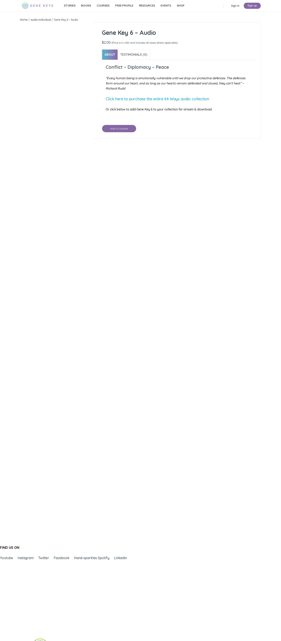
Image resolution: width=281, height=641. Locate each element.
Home (24, 19)
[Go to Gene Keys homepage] (37, 5)
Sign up (252, 5)
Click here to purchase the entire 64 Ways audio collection (157, 98)
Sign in (235, 5)
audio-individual (41, 19)
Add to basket (119, 128)
